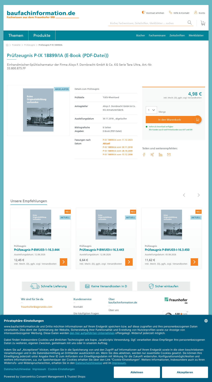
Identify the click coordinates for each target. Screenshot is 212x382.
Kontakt (78, 306)
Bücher (140, 35)
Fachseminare (157, 35)
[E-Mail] (168, 154)
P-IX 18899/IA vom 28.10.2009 (117, 151)
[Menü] (187, 313)
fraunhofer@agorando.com (36, 306)
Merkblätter (196, 35)
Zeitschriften (177, 35)
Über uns (113, 310)
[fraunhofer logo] (176, 301)
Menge (162, 112)
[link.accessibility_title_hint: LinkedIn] (160, 154)
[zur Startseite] (7, 45)
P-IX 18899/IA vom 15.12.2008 (117, 154)
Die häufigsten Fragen (86, 313)
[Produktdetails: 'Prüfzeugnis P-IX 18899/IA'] (38, 110)
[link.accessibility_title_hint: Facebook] (144, 154)
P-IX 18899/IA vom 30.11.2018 (117, 147)
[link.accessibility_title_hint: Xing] (152, 154)
